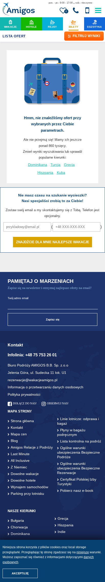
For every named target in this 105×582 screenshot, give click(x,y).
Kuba (61, 173)
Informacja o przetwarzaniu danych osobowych (45, 387)
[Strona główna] (18, 9)
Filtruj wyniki (86, 36)
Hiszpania (45, 173)
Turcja (55, 165)
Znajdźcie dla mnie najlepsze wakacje (52, 242)
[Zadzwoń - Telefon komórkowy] (87, 11)
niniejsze (82, 552)
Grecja (69, 165)
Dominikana (37, 165)
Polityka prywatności (24, 394)
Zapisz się (52, 319)
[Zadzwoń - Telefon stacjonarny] (76, 11)
